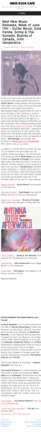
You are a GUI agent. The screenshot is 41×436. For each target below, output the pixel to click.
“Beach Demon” (8, 184)
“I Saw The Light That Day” (13, 408)
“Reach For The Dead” (11, 200)
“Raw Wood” (6, 263)
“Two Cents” (6, 401)
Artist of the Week (20, 144)
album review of (21, 126)
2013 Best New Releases (19, 414)
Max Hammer (28, 47)
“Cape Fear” (6, 271)
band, (25, 141)
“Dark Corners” (7, 255)
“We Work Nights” (9, 192)
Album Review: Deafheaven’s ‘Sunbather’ (6, 423)
